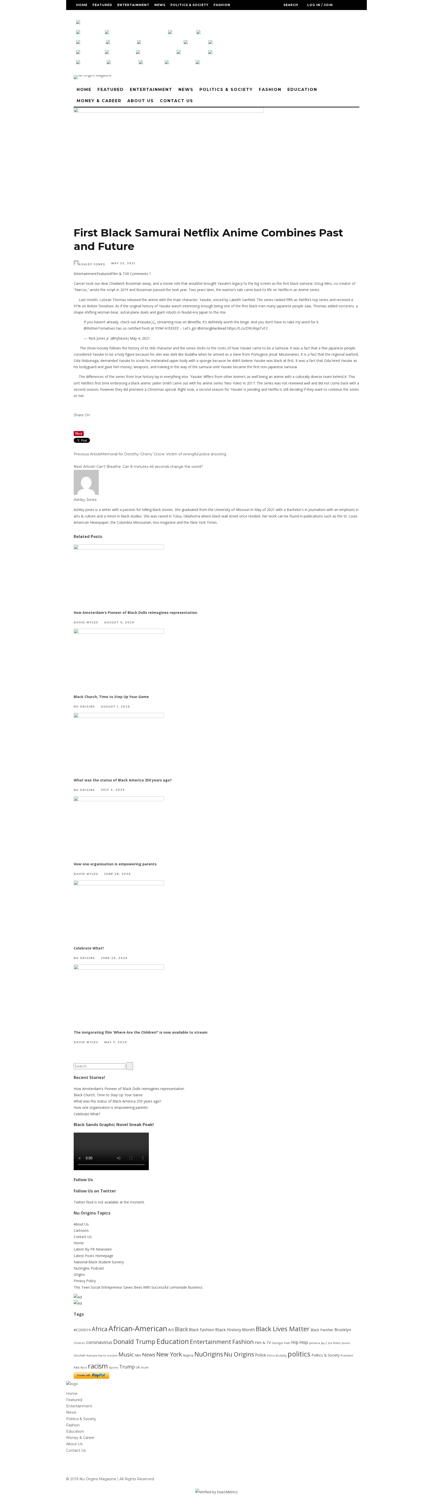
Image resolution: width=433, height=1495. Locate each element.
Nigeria (188, 1355)
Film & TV (119, 273)
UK (138, 1367)
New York (169, 1354)
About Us (150, 15)
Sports (113, 1367)
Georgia (277, 1343)
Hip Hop (299, 1342)
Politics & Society (189, 5)
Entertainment (133, 5)
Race (83, 1367)
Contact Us (177, 15)
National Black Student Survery (99, 1262)
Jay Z (324, 1343)
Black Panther (322, 1329)
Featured (102, 5)
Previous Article (87, 454)
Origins (79, 1274)
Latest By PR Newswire (93, 1249)
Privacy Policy (85, 1280)
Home (81, 5)
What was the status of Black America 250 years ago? (123, 780)
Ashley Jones (92, 264)
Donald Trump (134, 1341)
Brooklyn (343, 1329)
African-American (138, 1328)
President (347, 1355)
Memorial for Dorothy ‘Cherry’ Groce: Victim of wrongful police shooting (163, 454)
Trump (127, 1367)
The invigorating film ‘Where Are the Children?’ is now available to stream (140, 1032)
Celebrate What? (89, 948)
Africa (99, 1329)
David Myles (86, 622)
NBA (138, 1355)
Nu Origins (84, 706)
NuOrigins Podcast (89, 1268)
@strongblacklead (211, 328)
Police (260, 1355)
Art (171, 1329)
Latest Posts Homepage (93, 1255)
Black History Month (235, 1329)
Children (79, 1343)
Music (126, 1354)
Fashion (221, 5)
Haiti (287, 1343)
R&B (76, 1367)
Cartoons (81, 1230)
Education (87, 15)
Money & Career (119, 15)
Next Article (84, 466)
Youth (145, 1367)
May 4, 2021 (140, 338)
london (112, 1355)
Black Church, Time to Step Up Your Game (111, 696)
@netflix (194, 322)
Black (181, 1329)
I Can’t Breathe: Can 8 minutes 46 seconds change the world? (148, 466)
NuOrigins (208, 1354)
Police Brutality (277, 1355)
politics (299, 1353)
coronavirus (99, 1342)
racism (98, 1366)
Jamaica (314, 1343)
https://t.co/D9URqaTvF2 (247, 328)
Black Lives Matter (282, 1328)
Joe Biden (334, 1343)
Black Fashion (201, 1329)
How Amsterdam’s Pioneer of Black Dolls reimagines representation (135, 612)
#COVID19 (82, 1329)
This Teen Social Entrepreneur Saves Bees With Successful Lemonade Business (138, 1287)
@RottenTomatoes (99, 328)
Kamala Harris (96, 1355)
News (159, 5)
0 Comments (137, 273)
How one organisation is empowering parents (115, 864)
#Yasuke (144, 322)
